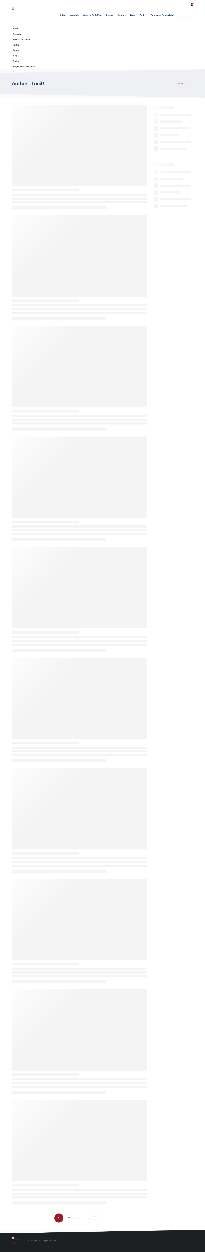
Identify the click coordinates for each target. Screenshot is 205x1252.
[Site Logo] (19, 13)
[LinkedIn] (191, 15)
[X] (186, 15)
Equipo (142, 15)
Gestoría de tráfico (92, 15)
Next (99, 1218)
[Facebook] (181, 15)
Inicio (63, 15)
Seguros (122, 15)
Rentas (109, 15)
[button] (187, 4)
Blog (132, 15)
